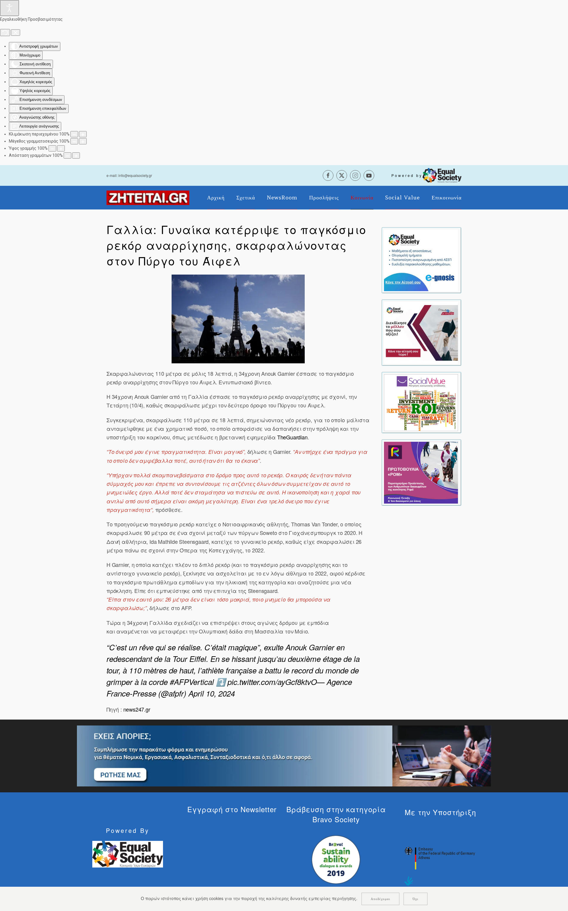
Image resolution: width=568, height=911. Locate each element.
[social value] (421, 402)
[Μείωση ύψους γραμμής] (52, 148)
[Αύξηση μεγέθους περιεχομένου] (83, 134)
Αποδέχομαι (380, 899)
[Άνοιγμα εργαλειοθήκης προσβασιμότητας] (9, 8)
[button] (238, 319)
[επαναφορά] (5, 32)
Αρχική (216, 197)
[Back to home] (147, 197)
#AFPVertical (192, 681)
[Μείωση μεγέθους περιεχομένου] (74, 134)
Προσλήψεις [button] (324, 197)
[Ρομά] (421, 472)
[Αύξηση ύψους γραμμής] (61, 148)
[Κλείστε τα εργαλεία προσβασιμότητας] (15, 32)
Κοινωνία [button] (362, 197)
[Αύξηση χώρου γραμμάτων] (76, 155)
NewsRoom (282, 197)
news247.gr (136, 709)
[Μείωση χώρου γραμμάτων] (67, 155)
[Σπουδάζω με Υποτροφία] (421, 332)
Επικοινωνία (447, 197)
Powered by (406, 175)
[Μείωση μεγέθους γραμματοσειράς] (74, 141)
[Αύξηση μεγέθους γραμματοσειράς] (83, 141)
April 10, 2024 (211, 693)
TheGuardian (292, 437)
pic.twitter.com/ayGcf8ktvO (272, 681)
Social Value (402, 197)
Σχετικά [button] (245, 197)
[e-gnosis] (421, 260)
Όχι (415, 899)
